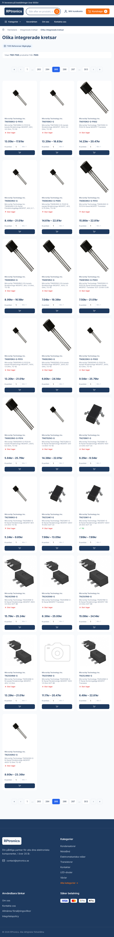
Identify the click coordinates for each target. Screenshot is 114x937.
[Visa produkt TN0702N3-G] (57, 435)
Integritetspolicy (10, 916)
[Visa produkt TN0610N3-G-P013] (19, 356)
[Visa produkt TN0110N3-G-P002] (94, 119)
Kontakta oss (60, 21)
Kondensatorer (68, 846)
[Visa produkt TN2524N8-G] (94, 673)
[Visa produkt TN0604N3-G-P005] (57, 198)
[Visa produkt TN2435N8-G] (57, 593)
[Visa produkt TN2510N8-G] (57, 673)
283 (39, 69)
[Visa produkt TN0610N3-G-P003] (94, 277)
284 (47, 69)
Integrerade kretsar (29, 30)
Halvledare (12, 30)
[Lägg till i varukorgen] (20, 152)
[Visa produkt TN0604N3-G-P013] (94, 198)
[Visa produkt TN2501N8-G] (94, 593)
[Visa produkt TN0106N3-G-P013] (19, 119)
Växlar (63, 877)
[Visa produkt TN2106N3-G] (19, 514)
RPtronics (14, 11)
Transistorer (66, 861)
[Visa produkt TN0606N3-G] (19, 277)
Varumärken (31, 21)
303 (86, 69)
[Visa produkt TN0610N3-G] (57, 277)
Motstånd (65, 851)
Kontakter (65, 867)
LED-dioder (66, 872)
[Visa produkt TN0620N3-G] (57, 356)
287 (73, 69)
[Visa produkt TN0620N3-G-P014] (19, 435)
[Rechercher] (57, 11)
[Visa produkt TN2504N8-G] (19, 673)
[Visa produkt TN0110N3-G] (57, 119)
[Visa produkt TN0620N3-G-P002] (94, 356)
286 (64, 69)
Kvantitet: (8, 147)
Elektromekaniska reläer (73, 856)
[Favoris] (33, 84)
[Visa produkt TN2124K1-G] (57, 514)
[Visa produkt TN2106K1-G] (94, 435)
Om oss (45, 21)
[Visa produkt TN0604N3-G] (19, 198)
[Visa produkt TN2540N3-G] (19, 752)
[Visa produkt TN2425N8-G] (19, 593)
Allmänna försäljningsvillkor (16, 911)
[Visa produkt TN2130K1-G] (94, 514)
